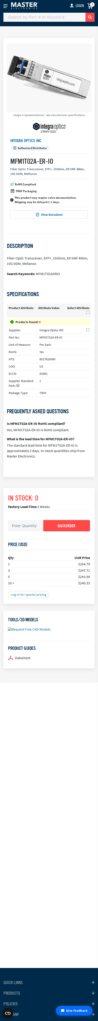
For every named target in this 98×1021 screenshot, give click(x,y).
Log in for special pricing (28, 595)
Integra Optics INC (25, 140)
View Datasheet (52, 215)
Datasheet (22, 658)
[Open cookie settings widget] (7, 1013)
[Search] (90, 17)
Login (79, 5)
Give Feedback (77, 1011)
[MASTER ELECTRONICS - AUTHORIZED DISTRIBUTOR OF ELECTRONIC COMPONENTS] (25, 5)
